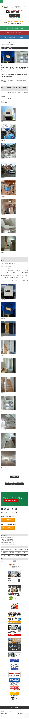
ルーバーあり (5, 552)
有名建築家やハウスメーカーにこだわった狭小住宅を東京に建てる (14, 713)
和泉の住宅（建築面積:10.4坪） (8, 537)
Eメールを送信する (8, 519)
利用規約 (3, 711)
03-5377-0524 (10, 509)
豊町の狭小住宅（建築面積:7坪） (8, 542)
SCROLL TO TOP (14, 707)
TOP (14, 28)
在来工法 (8, 554)
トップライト (24, 551)
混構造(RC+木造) (23, 555)
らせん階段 (20, 549)
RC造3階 (7, 549)
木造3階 (13, 555)
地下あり (12, 554)
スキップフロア (18, 551)
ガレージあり (7, 80)
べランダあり (15, 549)
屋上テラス (22, 554)
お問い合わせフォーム (7, 528)
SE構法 (10, 549)
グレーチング (11, 551)
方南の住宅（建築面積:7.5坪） (8, 540)
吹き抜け (21, 80)
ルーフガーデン (12, 552)
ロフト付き (16, 80)
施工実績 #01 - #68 (15, 484)
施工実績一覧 (15, 476)
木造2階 (4, 81)
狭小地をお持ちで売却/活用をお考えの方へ (14, 37)
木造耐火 (17, 555)
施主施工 (5, 555)
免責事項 (9, 711)
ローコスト (23, 552)
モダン (11, 80)
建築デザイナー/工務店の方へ (14, 32)
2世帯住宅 (3, 549)
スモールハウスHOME (5, 42)
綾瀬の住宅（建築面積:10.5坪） (8, 539)
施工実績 (13, 42)
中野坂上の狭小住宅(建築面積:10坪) (9, 544)
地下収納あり (17, 554)
